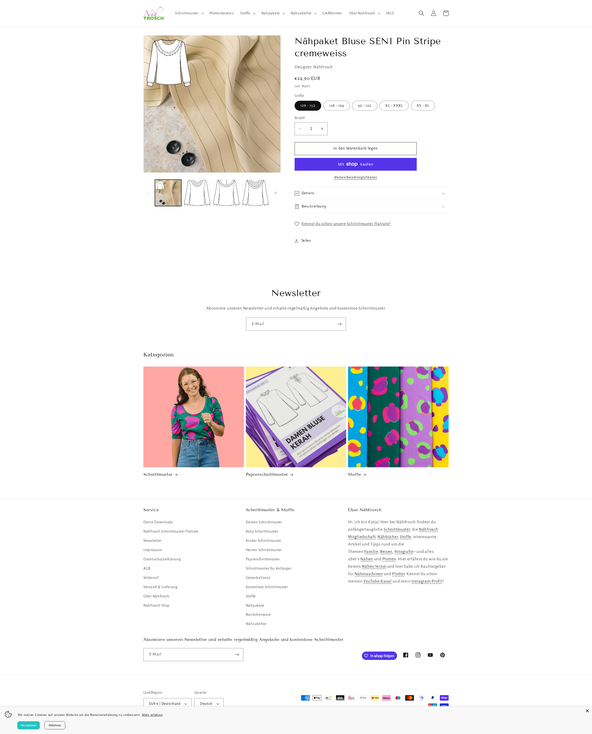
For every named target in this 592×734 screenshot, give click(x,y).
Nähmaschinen (369, 574)
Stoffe (354, 474)
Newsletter (152, 541)
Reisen (386, 551)
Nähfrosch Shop (156, 605)
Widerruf (151, 578)
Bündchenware (258, 614)
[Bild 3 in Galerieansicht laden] (226, 193)
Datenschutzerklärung (162, 559)
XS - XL (423, 105)
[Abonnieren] (339, 324)
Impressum (152, 550)
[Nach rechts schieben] (276, 193)
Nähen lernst (374, 566)
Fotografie (404, 551)
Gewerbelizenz (258, 578)
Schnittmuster (158, 474)
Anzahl (300, 118)
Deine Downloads (158, 522)
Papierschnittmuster (267, 474)
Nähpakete (255, 605)
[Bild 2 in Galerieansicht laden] (197, 193)
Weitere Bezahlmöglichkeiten (355, 177)
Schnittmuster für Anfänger (269, 568)
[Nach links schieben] (148, 193)
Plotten (389, 559)
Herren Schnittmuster (264, 550)
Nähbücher (387, 537)
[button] (189, 13)
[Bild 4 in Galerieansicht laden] (255, 193)
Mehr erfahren (152, 715)
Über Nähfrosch (156, 596)
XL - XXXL (394, 105)
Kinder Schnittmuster (263, 541)
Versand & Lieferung (160, 587)
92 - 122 (365, 105)
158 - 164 (336, 105)
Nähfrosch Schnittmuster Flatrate (170, 531)
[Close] (587, 711)
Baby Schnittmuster (262, 531)
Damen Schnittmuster (264, 522)
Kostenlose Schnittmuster (267, 587)
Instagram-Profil (426, 581)
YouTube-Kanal (377, 581)
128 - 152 (307, 105)
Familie (371, 551)
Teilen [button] (306, 240)
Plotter (398, 574)
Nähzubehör (256, 624)
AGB (147, 568)
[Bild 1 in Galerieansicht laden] (168, 193)
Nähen (366, 559)
